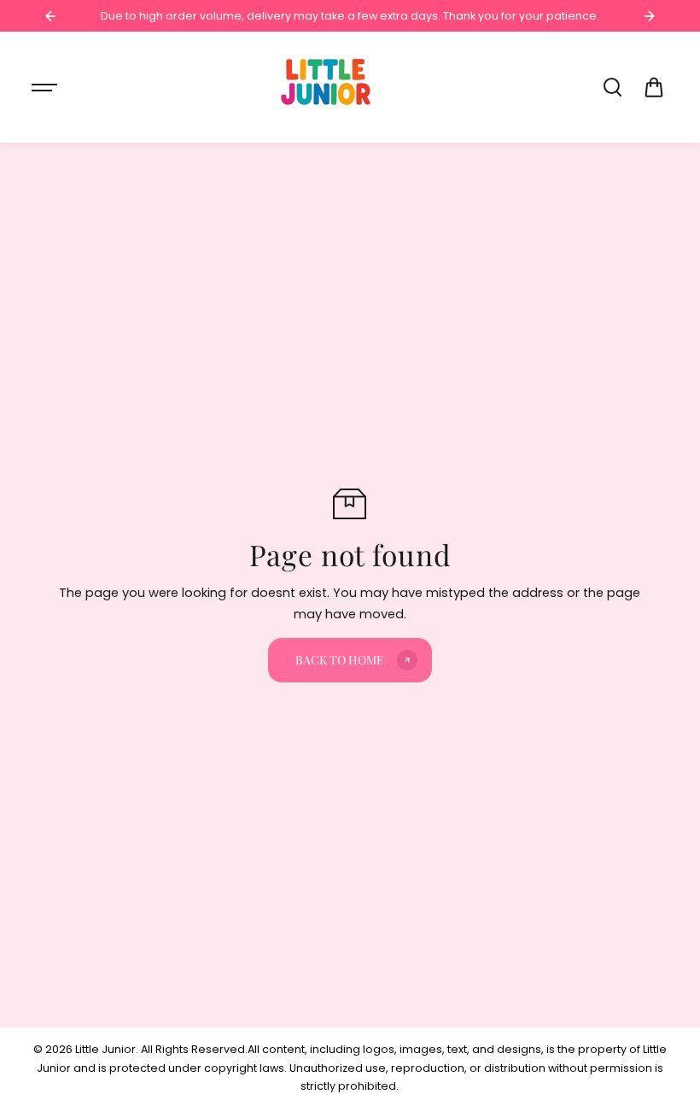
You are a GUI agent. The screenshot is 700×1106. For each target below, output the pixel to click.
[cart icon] (654, 87)
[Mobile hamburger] (46, 87)
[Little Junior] (328, 87)
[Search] (612, 87)
